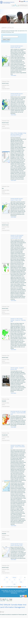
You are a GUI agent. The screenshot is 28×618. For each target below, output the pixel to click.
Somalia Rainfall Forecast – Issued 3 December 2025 (17, 544)
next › (21, 581)
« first (6, 577)
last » (14, 584)
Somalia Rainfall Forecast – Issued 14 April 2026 (17, 46)
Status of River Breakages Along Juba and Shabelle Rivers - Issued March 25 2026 (18, 134)
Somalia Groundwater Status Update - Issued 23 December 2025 (18, 447)
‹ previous (14, 577)
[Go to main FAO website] (7, 2)
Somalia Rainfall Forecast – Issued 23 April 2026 (17, 94)
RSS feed (4, 586)
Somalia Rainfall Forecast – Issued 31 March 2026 (17, 199)
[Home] (6, 599)
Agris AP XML (23, 586)
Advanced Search (5, 41)
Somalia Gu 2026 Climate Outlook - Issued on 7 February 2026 (18, 320)
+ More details (13, 75)
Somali (26, 1)
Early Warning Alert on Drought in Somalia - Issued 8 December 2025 (18, 413)
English (22, 1)
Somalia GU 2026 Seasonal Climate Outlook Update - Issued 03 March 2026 (17, 237)
